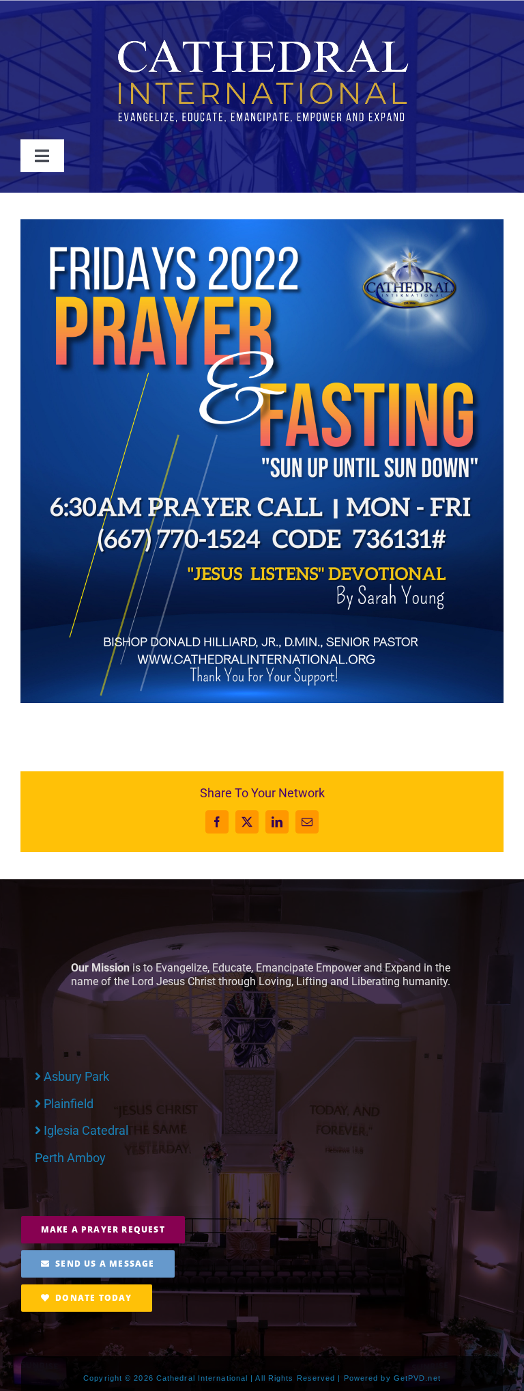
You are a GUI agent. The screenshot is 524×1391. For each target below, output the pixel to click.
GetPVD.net (417, 1378)
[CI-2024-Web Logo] (262, 42)
